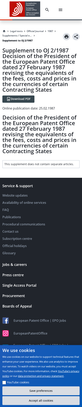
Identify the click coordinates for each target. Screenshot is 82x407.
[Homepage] (4, 31)
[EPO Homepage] (25, 9)
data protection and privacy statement (41, 376)
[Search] (48, 9)
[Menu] (61, 9)
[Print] (66, 36)
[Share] (76, 36)
